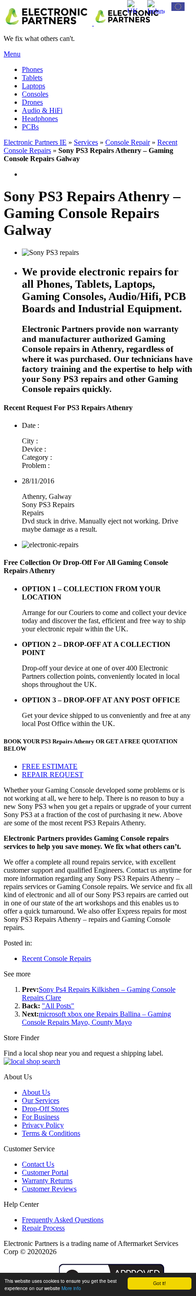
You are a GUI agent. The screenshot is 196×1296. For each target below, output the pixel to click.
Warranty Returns (47, 1180)
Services (86, 142)
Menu (12, 54)
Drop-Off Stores (45, 1109)
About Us (36, 1092)
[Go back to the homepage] (83, 23)
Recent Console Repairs (56, 958)
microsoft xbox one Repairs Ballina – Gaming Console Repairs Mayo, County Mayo (96, 1018)
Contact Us (38, 1164)
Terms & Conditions (51, 1133)
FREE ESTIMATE (49, 766)
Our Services (40, 1100)
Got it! (159, 1283)
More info (71, 1288)
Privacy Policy (43, 1125)
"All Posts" (58, 1006)
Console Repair (127, 142)
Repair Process (43, 1228)
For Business (40, 1117)
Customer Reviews (49, 1189)
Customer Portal (45, 1172)
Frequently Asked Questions (62, 1220)
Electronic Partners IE (35, 142)
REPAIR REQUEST (52, 774)
